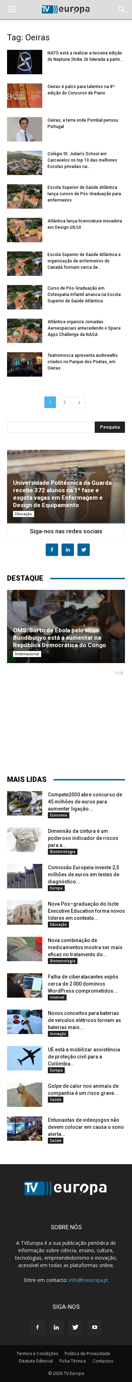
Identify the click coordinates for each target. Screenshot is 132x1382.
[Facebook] (38, 1327)
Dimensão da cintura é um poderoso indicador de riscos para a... (83, 838)
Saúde (55, 1099)
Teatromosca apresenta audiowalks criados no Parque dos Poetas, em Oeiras (83, 362)
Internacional (27, 653)
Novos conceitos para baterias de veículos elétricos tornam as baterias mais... (84, 1020)
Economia (58, 815)
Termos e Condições (37, 1354)
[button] (122, 9)
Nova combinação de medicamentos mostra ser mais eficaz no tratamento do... (85, 947)
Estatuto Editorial (36, 1361)
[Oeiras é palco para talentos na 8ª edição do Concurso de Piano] (24, 95)
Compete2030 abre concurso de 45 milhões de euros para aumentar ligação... (85, 802)
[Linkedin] (57, 1327)
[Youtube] (95, 1327)
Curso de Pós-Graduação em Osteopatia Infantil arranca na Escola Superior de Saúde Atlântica (84, 294)
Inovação (58, 1033)
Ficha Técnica (72, 1361)
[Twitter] (76, 1327)
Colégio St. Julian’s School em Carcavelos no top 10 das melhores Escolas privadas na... (82, 160)
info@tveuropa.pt (88, 1280)
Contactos (103, 1361)
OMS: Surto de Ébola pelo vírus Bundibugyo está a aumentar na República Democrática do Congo (59, 638)
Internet (57, 997)
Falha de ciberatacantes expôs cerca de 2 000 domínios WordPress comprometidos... (83, 984)
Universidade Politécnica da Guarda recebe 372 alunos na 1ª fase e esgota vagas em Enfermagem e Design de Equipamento (62, 494)
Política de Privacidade (87, 1354)
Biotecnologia (62, 851)
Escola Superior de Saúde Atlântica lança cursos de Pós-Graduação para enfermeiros (84, 194)
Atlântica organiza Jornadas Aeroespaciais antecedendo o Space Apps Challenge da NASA (84, 328)
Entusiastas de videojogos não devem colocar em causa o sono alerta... (86, 1127)
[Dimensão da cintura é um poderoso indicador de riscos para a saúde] (24, 840)
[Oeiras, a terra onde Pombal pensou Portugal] (24, 129)
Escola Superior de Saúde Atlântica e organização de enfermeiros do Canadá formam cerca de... (84, 261)
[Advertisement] (66, 719)
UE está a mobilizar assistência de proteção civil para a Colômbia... (84, 1057)
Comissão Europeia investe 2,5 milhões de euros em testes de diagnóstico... (83, 874)
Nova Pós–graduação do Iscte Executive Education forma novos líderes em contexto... (86, 911)
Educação (23, 513)
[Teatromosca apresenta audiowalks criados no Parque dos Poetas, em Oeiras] (24, 364)
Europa (56, 887)
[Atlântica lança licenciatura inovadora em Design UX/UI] (24, 230)
